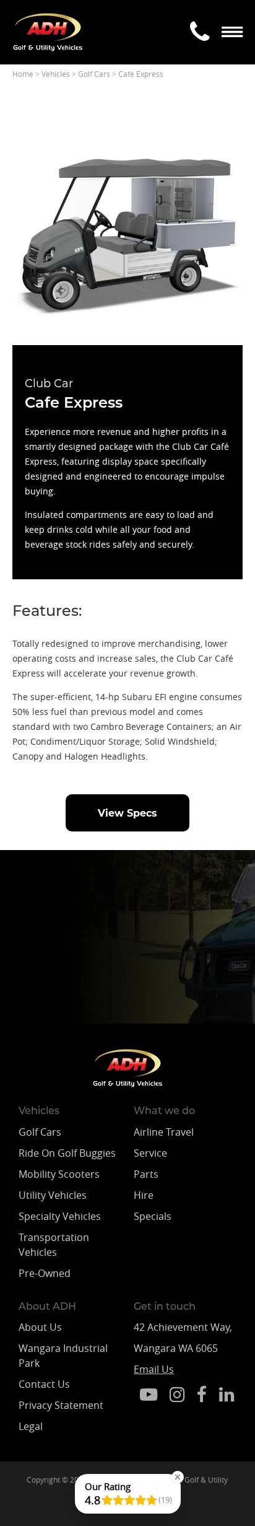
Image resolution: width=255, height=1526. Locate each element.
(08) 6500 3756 (88, 983)
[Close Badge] (177, 1477)
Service (150, 1153)
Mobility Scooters (59, 1174)
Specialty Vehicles (60, 1216)
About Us (40, 1327)
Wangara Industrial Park (63, 1355)
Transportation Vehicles (54, 1244)
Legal (31, 1426)
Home (22, 74)
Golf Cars (94, 74)
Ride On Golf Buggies (67, 1153)
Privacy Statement (61, 1405)
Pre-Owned (45, 1273)
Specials (152, 1216)
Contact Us (44, 1384)
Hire (143, 1195)
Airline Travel (164, 1132)
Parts (146, 1174)
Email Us (154, 1369)
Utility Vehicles (53, 1195)
